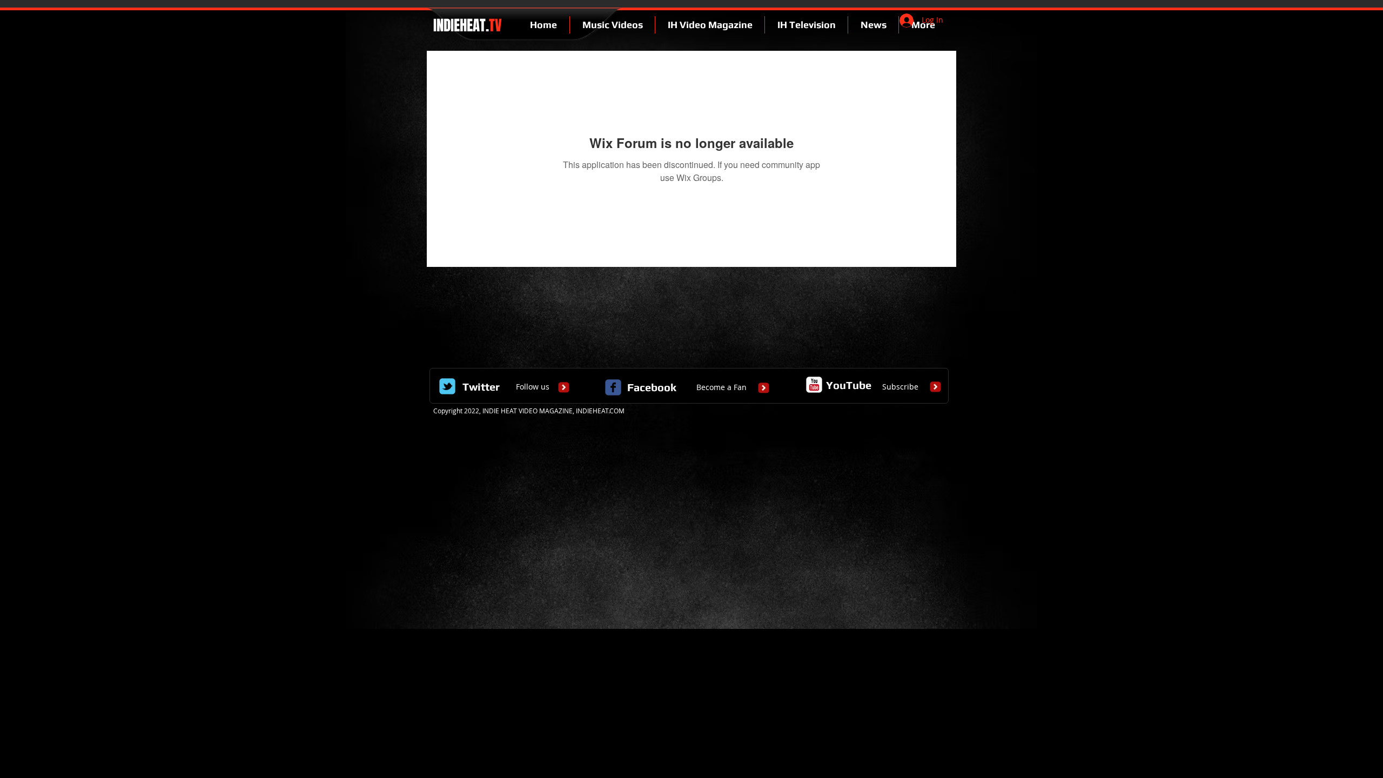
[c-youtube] (814, 385)
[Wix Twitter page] (447, 386)
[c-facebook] (613, 387)
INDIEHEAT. (466, 25)
